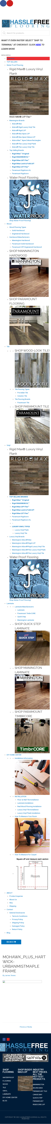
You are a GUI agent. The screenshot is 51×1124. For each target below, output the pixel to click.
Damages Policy (18, 926)
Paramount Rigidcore (20, 173)
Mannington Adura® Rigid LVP (24, 543)
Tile (8, 346)
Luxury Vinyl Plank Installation (28, 813)
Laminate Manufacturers (24, 607)
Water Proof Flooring (15, 65)
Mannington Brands (16, 120)
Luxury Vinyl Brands (16, 536)
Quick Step (21, 617)
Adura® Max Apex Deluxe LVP (23, 137)
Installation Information (24, 758)
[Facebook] (3, 3)
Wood (9, 224)
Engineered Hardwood (20, 234)
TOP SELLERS (12, 62)
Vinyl (8, 445)
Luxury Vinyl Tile (21, 533)
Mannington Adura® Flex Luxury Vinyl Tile (28, 553)
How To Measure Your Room (26, 816)
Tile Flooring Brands (22, 399)
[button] (6, 55)
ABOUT (9, 893)
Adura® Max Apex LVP (21, 134)
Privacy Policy (17, 919)
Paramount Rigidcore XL (21, 170)
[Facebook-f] (4, 1039)
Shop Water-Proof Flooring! (20, 220)
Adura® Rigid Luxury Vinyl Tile (23, 127)
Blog (8, 933)
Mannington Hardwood (21, 240)
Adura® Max (17, 124)
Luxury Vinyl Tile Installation (28, 810)
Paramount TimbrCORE (26, 613)
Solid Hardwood (18, 230)
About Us (13, 899)
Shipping (12, 906)
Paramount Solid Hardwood (23, 244)
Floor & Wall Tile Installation (28, 800)
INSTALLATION (20, 796)
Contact (10, 909)
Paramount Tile (23, 402)
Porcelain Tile (22, 393)
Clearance (10, 58)
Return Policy (17, 929)
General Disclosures (17, 913)
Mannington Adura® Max (21, 540)
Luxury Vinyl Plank (22, 530)
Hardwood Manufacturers (19, 237)
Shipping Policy (18, 923)
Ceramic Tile (22, 396)
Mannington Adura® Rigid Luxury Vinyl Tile (28, 546)
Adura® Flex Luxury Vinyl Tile (23, 147)
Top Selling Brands (16, 150)
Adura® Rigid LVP (19, 130)
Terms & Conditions (19, 916)
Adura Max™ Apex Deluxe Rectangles (26, 140)
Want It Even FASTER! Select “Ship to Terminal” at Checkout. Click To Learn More (22, 44)
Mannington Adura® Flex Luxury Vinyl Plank (29, 550)
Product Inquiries (16, 896)
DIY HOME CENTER (14, 755)
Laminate (10, 603)
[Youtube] (10, 3)
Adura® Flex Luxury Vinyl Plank (24, 144)
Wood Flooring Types (17, 227)
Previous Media (26, 1027)
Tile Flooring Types (22, 389)
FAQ (11, 903)
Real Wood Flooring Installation (29, 806)
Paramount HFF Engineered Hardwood (27, 247)
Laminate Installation (25, 803)
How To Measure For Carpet (25, 855)
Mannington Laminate (25, 620)
